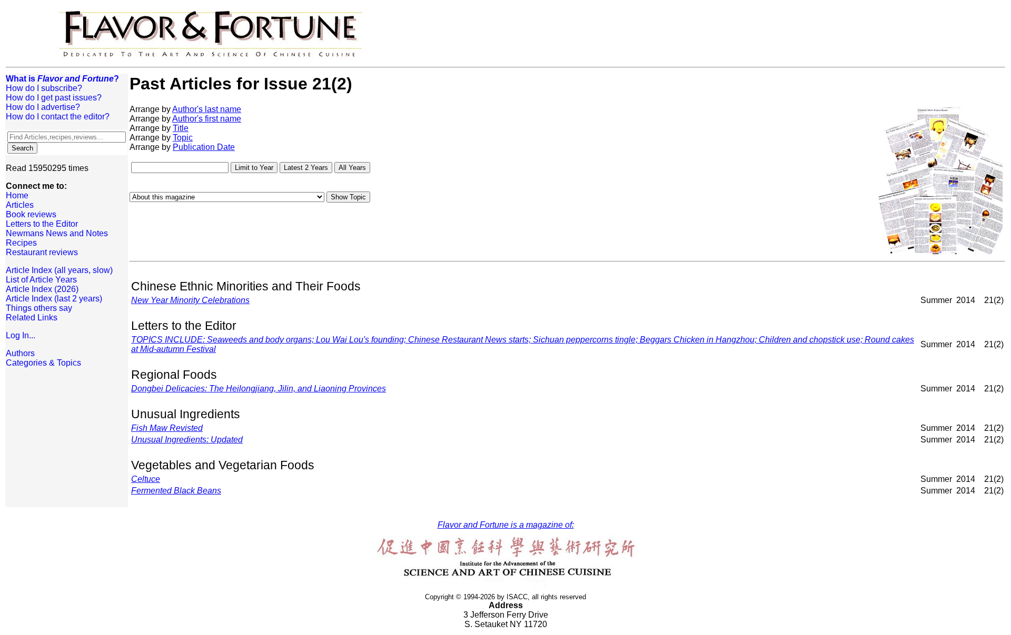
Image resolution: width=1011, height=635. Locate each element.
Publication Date (204, 147)
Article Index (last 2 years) (54, 298)
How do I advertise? (43, 107)
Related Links (31, 317)
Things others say (39, 308)
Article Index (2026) (42, 289)
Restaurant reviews (42, 252)
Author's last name (206, 109)
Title (181, 128)
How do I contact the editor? (58, 116)
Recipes (21, 242)
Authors (20, 353)
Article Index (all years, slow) (59, 270)
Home (17, 195)
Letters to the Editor (42, 223)
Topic (183, 137)
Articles (20, 204)
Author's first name (206, 118)
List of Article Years (41, 279)
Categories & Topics (43, 362)
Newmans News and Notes (57, 233)
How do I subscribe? (44, 88)
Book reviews (31, 214)
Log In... (20, 335)
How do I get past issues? (54, 97)
